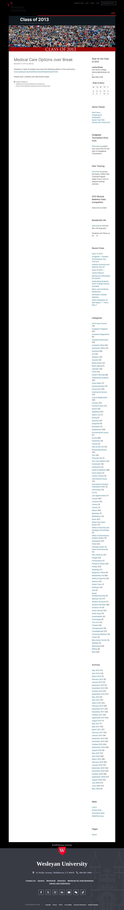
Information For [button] (108, 3)
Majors (94, 510)
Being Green (97, 363)
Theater (95, 625)
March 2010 (96, 759)
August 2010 (97, 750)
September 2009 (98, 777)
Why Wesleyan (44, 13)
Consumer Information (80, 905)
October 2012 (97, 691)
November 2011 (98, 712)
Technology (96, 619)
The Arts (95, 622)
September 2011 (98, 718)
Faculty (95, 444)
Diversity (95, 421)
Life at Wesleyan (92, 13)
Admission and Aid (74, 13)
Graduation (96, 467)
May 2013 (96, 670)
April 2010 (96, 756)
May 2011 (95, 724)
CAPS (94, 372)
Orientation (96, 541)
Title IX (61, 905)
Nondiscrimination (93, 905)
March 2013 (96, 676)
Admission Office (98, 348)
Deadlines (96, 412)
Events (94, 438)
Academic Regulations (100, 334)
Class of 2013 (34, 19)
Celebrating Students (100, 378)
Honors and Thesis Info (101, 122)
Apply (92, 3)
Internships (96, 490)
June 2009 (96, 786)
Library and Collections (59, 883)
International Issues (99, 479)
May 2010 (96, 753)
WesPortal (51, 881)
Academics (58, 13)
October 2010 (97, 744)
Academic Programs (100, 329)
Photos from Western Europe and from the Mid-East (33, 86)
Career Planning (98, 375)
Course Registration (99, 397)
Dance (94, 409)
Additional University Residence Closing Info (30, 84)
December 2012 (98, 685)
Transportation (97, 628)
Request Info (79, 3)
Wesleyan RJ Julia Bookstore (81, 881)
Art (93, 354)
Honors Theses (98, 476)
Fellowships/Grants (99, 450)
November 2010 (98, 741)
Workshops (96, 646)
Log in (94, 807)
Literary (95, 507)
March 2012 (96, 703)
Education (96, 427)
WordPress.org (97, 816)
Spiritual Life (97, 599)
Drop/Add (95, 424)
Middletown (96, 516)
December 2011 (98, 709)
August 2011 (97, 721)
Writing (94, 649)
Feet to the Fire (98, 447)
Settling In (96, 587)
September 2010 (98, 747)
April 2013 (96, 673)
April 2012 (96, 700)
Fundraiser (96, 464)
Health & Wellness (22, 82)
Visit (87, 3)
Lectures (95, 502)
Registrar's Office (98, 573)
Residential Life (98, 576)
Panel (94, 544)
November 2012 (98, 688)
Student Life (97, 608)
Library (94, 504)
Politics (94, 567)
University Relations (99, 634)
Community (96, 389)
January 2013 (97, 682)
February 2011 (97, 733)
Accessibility (68, 905)
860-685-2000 (85, 872)
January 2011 (97, 735)
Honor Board (97, 473)
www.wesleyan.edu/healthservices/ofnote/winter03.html (36, 72)
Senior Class (97, 584)
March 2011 (96, 730)
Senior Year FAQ (98, 120)
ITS (93, 493)
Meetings (95, 513)
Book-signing (97, 366)
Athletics (95, 357)
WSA (94, 652)
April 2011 (95, 727)
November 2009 (98, 771)
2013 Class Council (99, 323)
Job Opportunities (99, 496)
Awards (95, 360)
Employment (97, 429)
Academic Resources (100, 340)
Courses (95, 403)
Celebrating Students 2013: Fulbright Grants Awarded (100, 283)
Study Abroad (97, 611)
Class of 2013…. (98, 270)
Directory (61, 881)
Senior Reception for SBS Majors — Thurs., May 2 (100, 302)
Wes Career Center (99, 640)
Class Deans (97, 383)
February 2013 (97, 679)
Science (95, 581)
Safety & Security (98, 578)
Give (97, 3)
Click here (96, 146)
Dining (94, 418)
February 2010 (97, 762)
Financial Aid (97, 458)
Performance (97, 561)
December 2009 (98, 768)
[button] (113, 13)
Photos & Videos (98, 564)
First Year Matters (99, 461)
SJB (93, 590)
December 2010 (98, 738)
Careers (41, 881)
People (94, 558)
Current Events (97, 406)
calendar (95, 369)
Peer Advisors (97, 555)
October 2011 (97, 715)
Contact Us (31, 881)
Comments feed (98, 813)
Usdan (94, 637)
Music (94, 519)
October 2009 (97, 774)
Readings (95, 570)
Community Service (99, 392)
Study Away (96, 613)
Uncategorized (97, 631)
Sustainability (97, 616)
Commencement (98, 386)
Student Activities (99, 605)
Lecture (95, 499)
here (98, 208)
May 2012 (95, 697)
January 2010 (97, 765)
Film (93, 455)
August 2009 (97, 780)
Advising (95, 351)
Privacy (55, 905)
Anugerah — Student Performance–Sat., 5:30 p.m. (100, 259)
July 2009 (96, 783)
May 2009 (96, 789)
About (105, 13)
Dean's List (96, 415)
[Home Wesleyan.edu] (62, 851)
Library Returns (98, 273)
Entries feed (96, 810)
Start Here (96, 112)
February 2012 (97, 706)
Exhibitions (96, 441)
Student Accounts (99, 602)
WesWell (95, 643)
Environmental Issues (100, 432)
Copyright (48, 905)
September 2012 (98, 694)
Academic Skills (98, 345)
